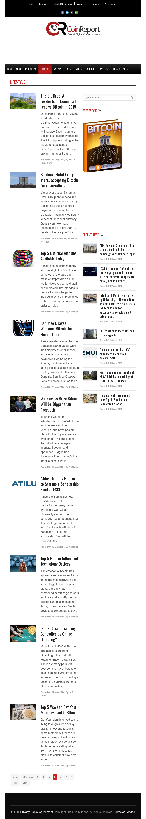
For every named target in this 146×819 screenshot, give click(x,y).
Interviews (30, 68)
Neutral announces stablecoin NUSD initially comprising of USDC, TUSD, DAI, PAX (117, 376)
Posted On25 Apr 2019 (111, 321)
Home (31, 3)
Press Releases (120, 68)
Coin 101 (90, 68)
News (18, 68)
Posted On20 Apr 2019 (111, 386)
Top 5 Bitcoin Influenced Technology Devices (59, 561)
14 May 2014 (58, 692)
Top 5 (68, 68)
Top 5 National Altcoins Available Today (58, 256)
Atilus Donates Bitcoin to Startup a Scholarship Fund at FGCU (60, 484)
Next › (15, 782)
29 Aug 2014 (58, 159)
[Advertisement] (73, 49)
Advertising (110, 3)
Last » (26, 782)
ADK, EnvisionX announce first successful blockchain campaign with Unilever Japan (117, 249)
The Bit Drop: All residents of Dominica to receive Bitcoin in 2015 (59, 101)
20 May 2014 (58, 387)
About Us (81, 3)
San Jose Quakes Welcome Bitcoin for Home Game (56, 328)
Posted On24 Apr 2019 (111, 340)
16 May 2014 (58, 546)
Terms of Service (124, 812)
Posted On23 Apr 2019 (111, 363)
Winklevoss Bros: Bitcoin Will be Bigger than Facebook (60, 404)
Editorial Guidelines (62, 3)
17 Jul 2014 (57, 238)
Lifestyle (45, 68)
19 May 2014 (58, 466)
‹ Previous (28, 776)
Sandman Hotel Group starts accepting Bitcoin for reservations (59, 180)
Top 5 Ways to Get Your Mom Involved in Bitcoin (59, 710)
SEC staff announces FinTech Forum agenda (117, 333)
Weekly (57, 68)
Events (78, 68)
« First (16, 776)
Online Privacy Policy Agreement (32, 812)
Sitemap (43, 3)
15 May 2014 (58, 616)
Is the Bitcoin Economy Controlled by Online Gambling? (58, 633)
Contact (95, 3)
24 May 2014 (58, 311)
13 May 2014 (58, 765)
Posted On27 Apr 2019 (111, 286)
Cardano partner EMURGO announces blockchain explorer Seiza (115, 353)
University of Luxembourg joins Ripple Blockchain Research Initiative (115, 399)
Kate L (72, 765)
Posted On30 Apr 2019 (111, 258)
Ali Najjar (73, 311)
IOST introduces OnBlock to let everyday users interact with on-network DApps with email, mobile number (117, 274)
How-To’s (103, 68)
